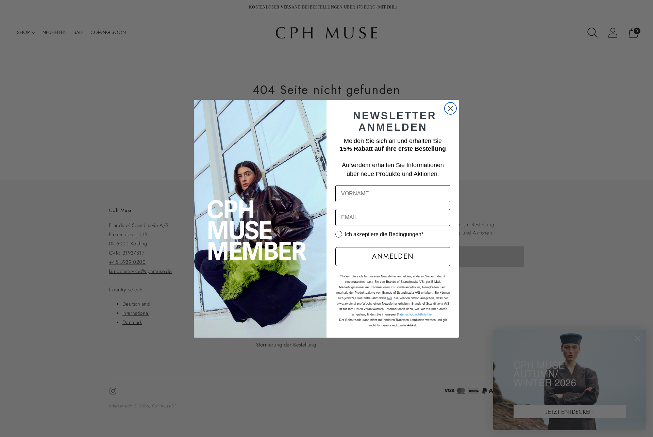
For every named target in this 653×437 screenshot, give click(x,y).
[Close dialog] (450, 108)
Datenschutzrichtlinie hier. (415, 314)
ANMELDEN (393, 256)
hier (389, 298)
